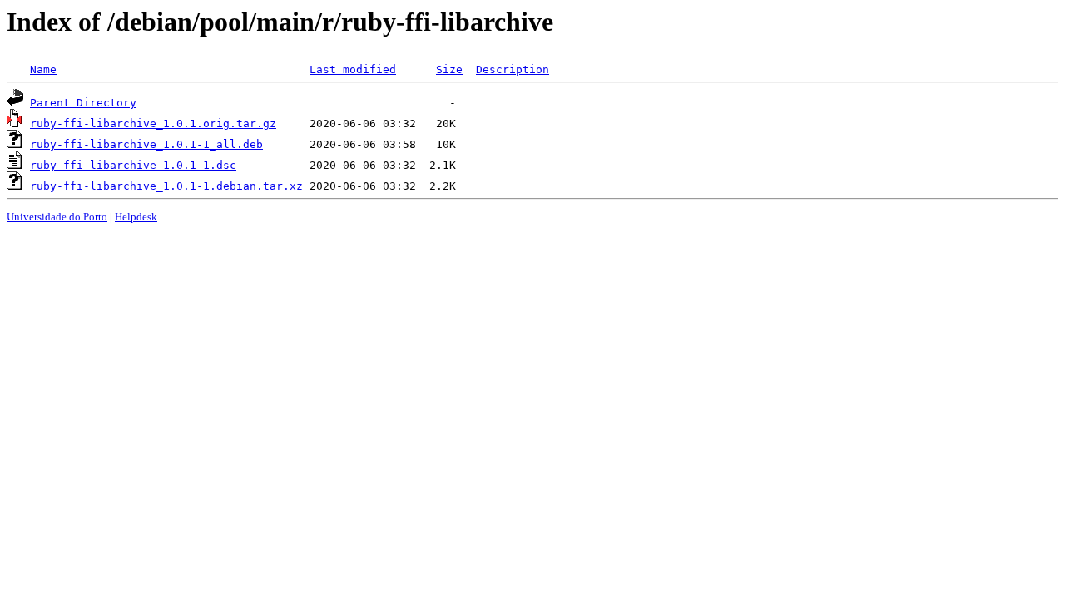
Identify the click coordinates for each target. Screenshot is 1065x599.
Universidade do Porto (57, 216)
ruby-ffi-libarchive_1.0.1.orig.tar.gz (153, 123)
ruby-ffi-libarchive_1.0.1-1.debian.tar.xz (166, 186)
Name (43, 69)
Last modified (353, 69)
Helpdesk (136, 216)
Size (449, 69)
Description (512, 69)
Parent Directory (83, 103)
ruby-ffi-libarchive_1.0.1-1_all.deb (146, 144)
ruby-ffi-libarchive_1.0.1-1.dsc (133, 165)
